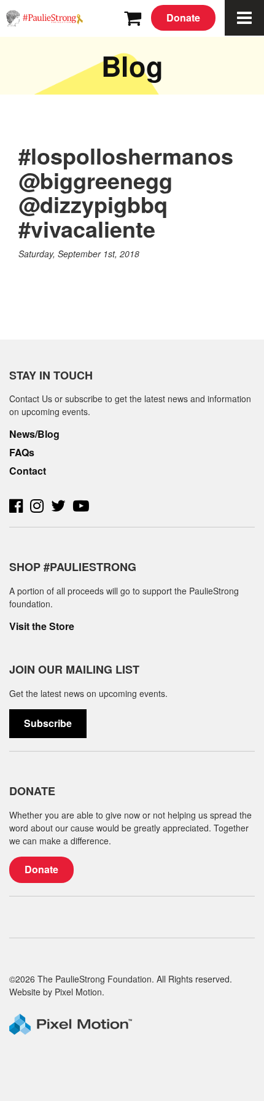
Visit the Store (41, 626)
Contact (27, 471)
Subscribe (48, 723)
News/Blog (34, 434)
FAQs (21, 452)
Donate (183, 17)
